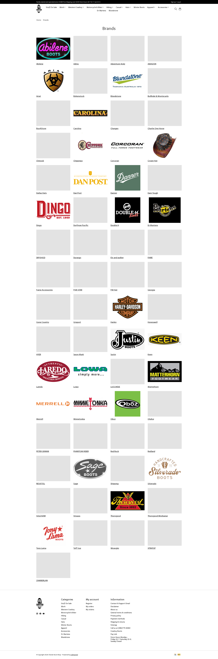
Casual (63, 619)
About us (114, 610)
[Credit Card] (175, 655)
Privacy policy (116, 616)
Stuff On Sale (51, 7)
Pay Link (114, 634)
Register (89, 603)
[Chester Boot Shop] (39, 9)
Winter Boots (139, 7)
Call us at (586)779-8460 (120, 628)
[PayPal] (179, 655)
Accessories (65, 631)
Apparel (64, 628)
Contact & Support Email (120, 603)
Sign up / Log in (176, 2)
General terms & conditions (121, 613)
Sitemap (114, 625)
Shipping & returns (118, 622)
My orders (90, 607)
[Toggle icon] (175, 9)
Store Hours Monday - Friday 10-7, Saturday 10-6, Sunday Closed (121, 639)
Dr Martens (101, 11)
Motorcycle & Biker (68, 613)
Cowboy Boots (116, 631)
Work (63, 607)
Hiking (63, 616)
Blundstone (113, 11)
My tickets (90, 610)
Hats (63, 622)
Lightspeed (74, 655)
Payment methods (118, 619)
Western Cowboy (67, 610)
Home (38, 20)
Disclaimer (115, 607)
